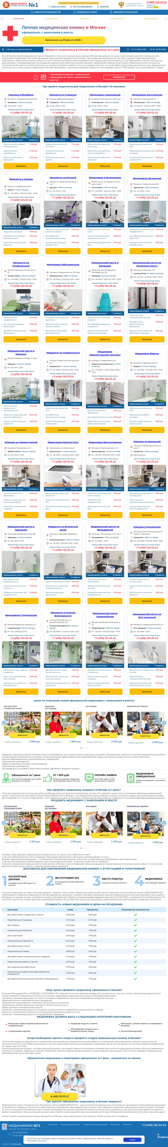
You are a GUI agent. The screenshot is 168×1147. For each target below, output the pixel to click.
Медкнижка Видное (147, 353)
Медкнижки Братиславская (105, 442)
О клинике (52, 1125)
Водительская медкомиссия (47, 12)
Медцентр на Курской (63, 177)
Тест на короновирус (83, 7)
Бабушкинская (52, 18)
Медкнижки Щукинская (147, 178)
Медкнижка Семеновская (105, 95)
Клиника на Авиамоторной (21, 442)
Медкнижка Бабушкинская (63, 264)
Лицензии (115, 1125)
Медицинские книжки (87, 12)
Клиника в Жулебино (21, 95)
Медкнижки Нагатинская (147, 95)
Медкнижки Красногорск (63, 442)
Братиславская (118, 18)
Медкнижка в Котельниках (105, 177)
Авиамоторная (19, 18)
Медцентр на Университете (63, 352)
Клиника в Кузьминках (147, 527)
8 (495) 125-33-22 (157, 2)
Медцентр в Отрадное (63, 95)
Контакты (104, 7)
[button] (166, 19)
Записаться (119, 77)
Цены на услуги (58, 7)
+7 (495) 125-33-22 (21, 112)
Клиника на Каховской (147, 441)
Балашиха (85, 18)
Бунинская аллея (152, 18)
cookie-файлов (42, 1140)
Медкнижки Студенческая (21, 615)
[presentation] (4, 723)
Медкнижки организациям (125, 12)
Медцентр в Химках (21, 179)
